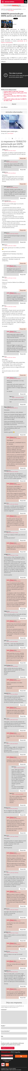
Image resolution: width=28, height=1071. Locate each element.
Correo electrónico (5, 1031)
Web (2, 1036)
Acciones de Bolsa (9, 1)
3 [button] (12, 138)
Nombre (3, 1025)
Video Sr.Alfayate (14, 9)
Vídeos (19, 9)
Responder (23, 158)
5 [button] (19, 138)
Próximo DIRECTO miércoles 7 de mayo (14, 91)
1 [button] (6, 138)
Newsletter (7, 1055)
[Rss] (21, 1056)
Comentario (4, 1009)
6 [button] (22, 138)
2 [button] (9, 138)
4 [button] (15, 138)
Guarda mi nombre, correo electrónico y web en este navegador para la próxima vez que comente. (12, 1043)
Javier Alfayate (11, 10)
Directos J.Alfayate (5, 9)
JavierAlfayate (10, 266)
